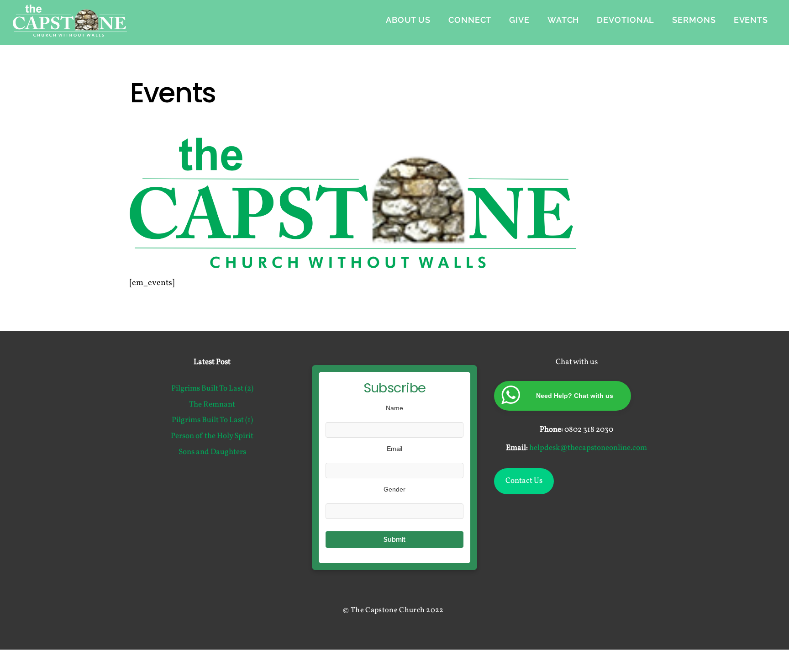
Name (394, 408)
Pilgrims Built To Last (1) (212, 420)
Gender (394, 489)
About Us (408, 20)
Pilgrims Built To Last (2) (212, 388)
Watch (563, 20)
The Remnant (212, 404)
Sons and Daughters (212, 452)
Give (519, 20)
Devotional (625, 20)
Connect (469, 20)
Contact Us (523, 481)
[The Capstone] (70, 30)
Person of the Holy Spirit (212, 436)
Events (751, 20)
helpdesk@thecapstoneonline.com (588, 448)
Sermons (693, 20)
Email (394, 448)
